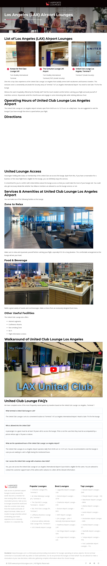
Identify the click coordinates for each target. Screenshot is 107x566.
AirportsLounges (11, 19)
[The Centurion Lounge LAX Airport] (53, 53)
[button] (102, 3)
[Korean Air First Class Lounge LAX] (21, 53)
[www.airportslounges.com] (53, 3)
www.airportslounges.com (22, 563)
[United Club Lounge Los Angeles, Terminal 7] (86, 53)
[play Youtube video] (53, 369)
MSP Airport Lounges (64, 515)
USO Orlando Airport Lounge (41, 527)
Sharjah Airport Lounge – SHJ (92, 496)
